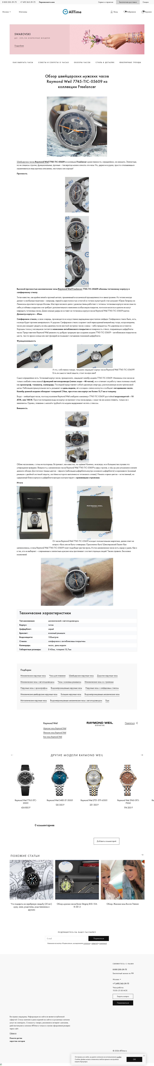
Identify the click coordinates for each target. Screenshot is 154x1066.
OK (134, 1059)
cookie (119, 1057)
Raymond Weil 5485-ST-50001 (60, 800)
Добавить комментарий (106, 841)
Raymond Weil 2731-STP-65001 (94, 800)
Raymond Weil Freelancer (70, 289)
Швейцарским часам (33, 161)
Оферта (13, 1033)
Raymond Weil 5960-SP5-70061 (128, 801)
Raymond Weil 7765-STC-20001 (26, 801)
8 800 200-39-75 (9, 2)
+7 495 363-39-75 (27, 2)
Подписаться (98, 938)
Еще (107, 700)
